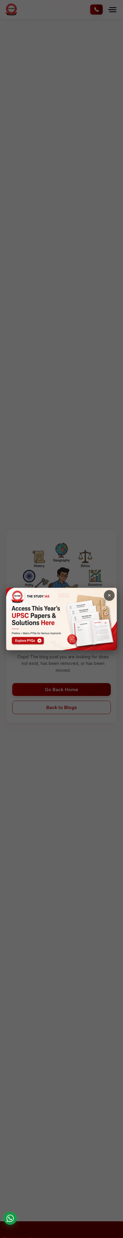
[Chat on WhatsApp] (10, 1218)
